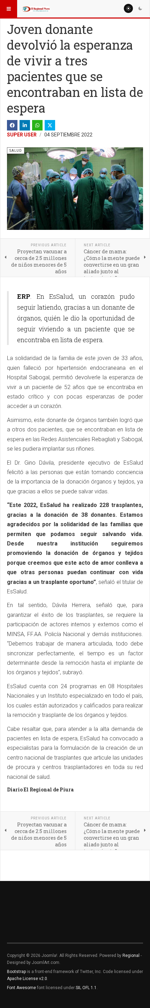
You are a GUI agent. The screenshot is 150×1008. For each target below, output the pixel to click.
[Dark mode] (140, 8)
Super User (22, 135)
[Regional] (36, 8)
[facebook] (12, 125)
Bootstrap (16, 971)
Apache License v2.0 (27, 978)
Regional (131, 955)
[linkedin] (25, 125)
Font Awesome (21, 987)
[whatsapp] (37, 125)
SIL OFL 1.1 (86, 987)
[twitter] (50, 125)
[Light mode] (128, 8)
